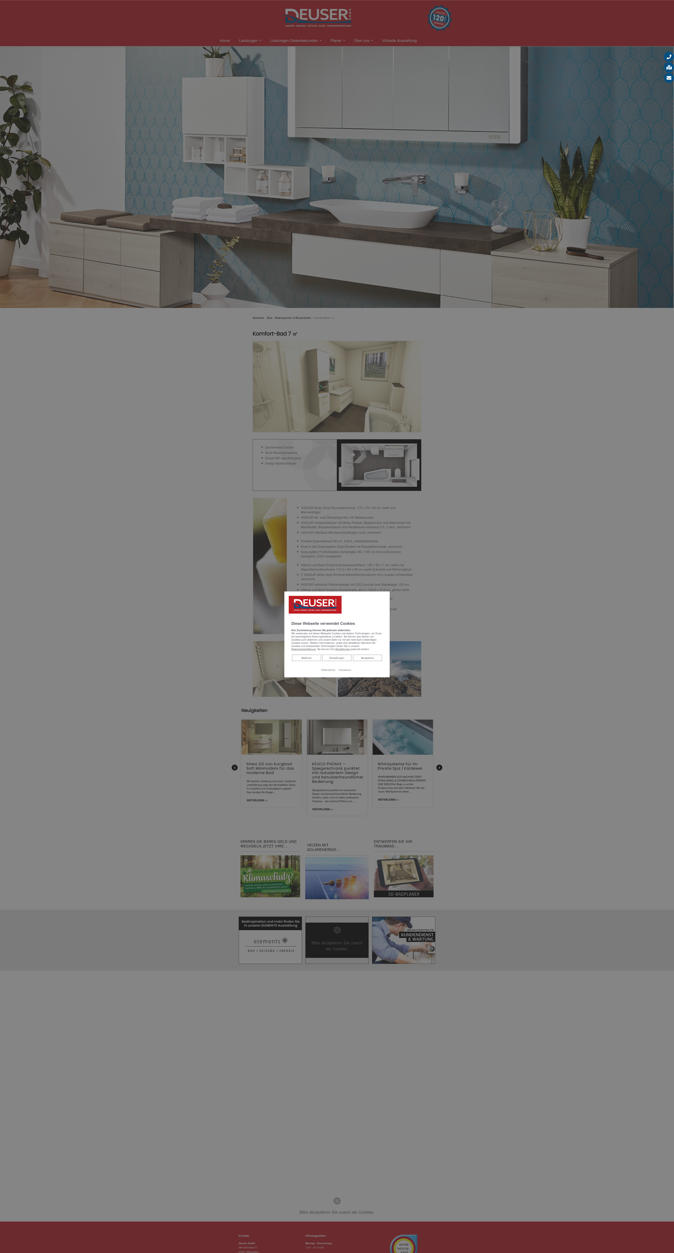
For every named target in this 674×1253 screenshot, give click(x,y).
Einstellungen (336, 657)
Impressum (345, 669)
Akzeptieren (367, 657)
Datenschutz (328, 669)
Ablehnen (306, 657)
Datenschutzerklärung (303, 649)
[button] (669, 57)
